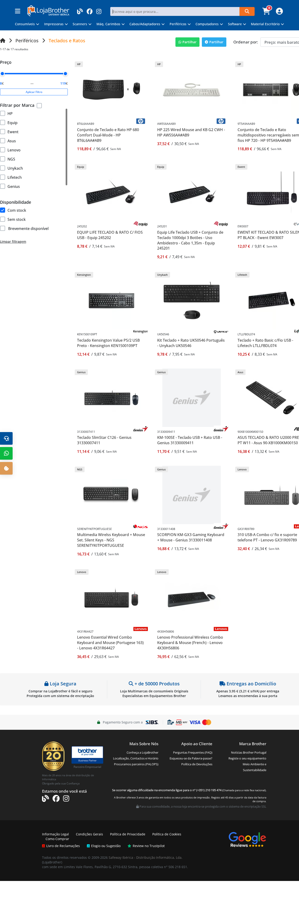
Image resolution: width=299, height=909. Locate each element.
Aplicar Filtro (34, 92)
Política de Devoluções (196, 764)
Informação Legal (55, 834)
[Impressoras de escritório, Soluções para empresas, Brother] (87, 753)
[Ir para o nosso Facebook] (89, 10)
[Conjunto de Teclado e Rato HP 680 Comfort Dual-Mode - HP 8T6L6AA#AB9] (111, 89)
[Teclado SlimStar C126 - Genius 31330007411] (111, 397)
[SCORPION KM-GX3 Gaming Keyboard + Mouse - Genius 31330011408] (191, 494)
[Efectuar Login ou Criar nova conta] (279, 13)
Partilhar (189, 42)
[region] (34, 150)
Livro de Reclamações (63, 846)
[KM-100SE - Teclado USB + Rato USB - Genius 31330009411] (191, 397)
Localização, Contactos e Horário (135, 758)
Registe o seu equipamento (247, 758)
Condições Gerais (89, 834)
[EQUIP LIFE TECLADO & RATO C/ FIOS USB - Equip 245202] (111, 192)
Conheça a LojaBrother (142, 752)
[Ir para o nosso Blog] (80, 10)
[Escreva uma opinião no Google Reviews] (247, 839)
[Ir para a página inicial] (2, 40)
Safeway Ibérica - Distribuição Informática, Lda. (145, 857)
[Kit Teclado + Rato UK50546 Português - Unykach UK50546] (191, 300)
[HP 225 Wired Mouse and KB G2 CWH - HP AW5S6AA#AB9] (191, 89)
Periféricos (27, 40)
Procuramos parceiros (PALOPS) (136, 764)
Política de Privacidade (127, 834)
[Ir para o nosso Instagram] (99, 10)
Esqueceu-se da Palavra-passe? (191, 758)
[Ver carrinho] (267, 13)
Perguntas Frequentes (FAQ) (192, 752)
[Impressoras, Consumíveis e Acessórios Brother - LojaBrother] (48, 10)
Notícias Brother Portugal (248, 752)
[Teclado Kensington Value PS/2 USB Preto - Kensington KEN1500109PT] (111, 300)
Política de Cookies (166, 834)
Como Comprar (57, 839)
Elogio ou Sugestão (106, 846)
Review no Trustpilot (149, 846)
